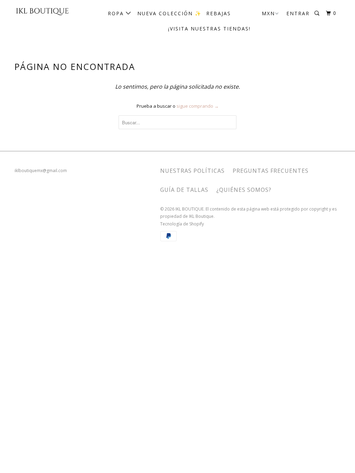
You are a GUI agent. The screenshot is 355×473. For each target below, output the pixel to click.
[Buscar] (317, 13)
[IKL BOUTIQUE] (42, 11)
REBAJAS (218, 13)
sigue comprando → (197, 106)
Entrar (298, 13)
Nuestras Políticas (192, 171)
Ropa (117, 13)
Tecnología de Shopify (182, 224)
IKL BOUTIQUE (189, 209)
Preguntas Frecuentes (271, 171)
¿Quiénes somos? (243, 190)
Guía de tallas (184, 190)
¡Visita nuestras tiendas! (209, 28)
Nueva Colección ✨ (169, 13)
